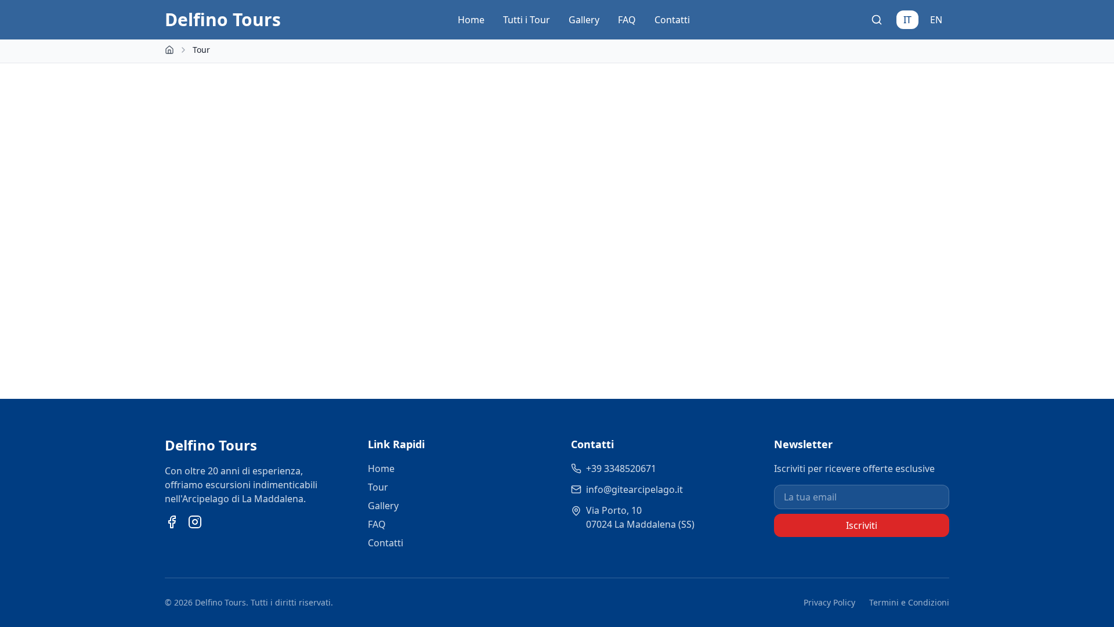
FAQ (627, 19)
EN (936, 19)
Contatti (672, 19)
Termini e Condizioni (909, 602)
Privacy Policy (829, 602)
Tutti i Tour (526, 19)
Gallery (584, 19)
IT (907, 19)
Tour (378, 487)
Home (471, 19)
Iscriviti (861, 525)
